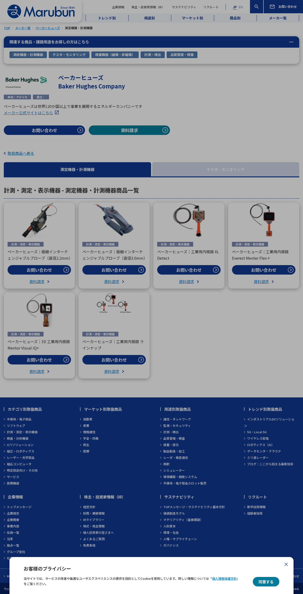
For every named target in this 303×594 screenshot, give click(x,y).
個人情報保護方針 (224, 578)
